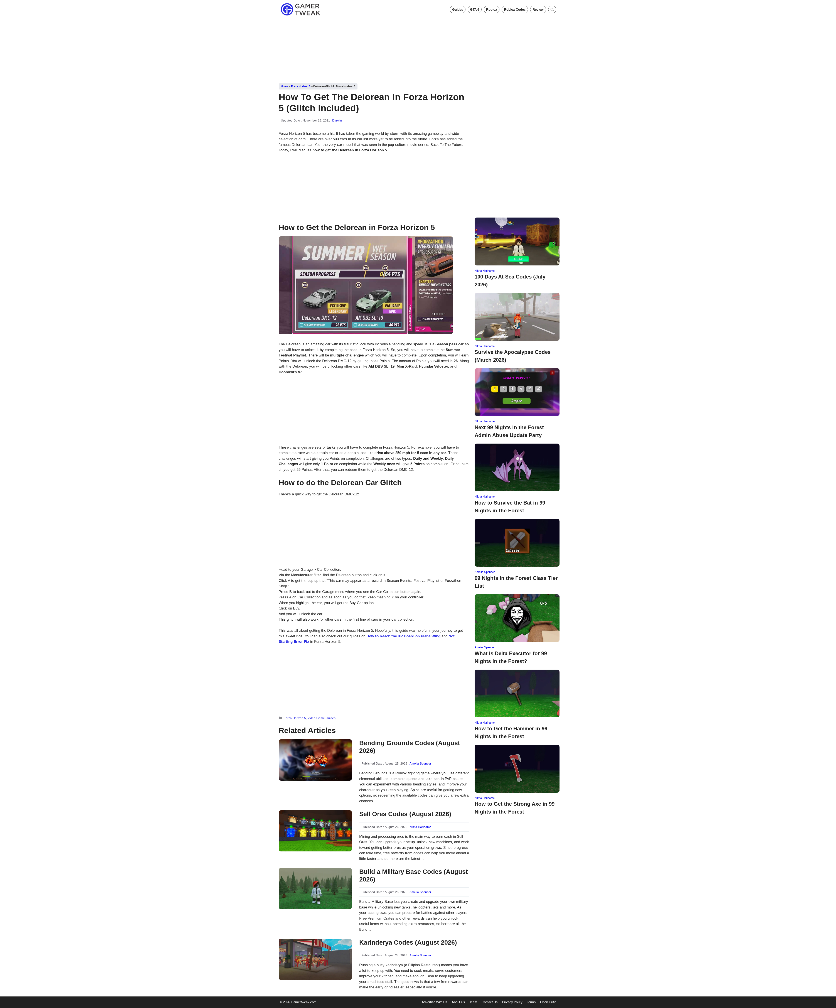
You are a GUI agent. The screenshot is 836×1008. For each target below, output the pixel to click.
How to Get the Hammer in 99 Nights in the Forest (511, 732)
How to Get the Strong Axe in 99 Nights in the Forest (515, 808)
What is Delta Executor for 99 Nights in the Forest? (511, 657)
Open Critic (548, 1002)
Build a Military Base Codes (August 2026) (413, 875)
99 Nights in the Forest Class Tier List (516, 582)
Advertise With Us (434, 1002)
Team (473, 1002)
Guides (457, 9)
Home (284, 86)
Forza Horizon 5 (300, 86)
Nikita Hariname (420, 827)
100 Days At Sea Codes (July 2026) (510, 280)
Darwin (337, 120)
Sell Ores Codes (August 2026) (405, 813)
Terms (531, 1002)
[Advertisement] (418, 49)
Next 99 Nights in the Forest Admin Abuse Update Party (509, 431)
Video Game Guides (321, 718)
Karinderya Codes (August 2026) (408, 942)
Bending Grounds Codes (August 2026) (409, 747)
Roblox (491, 9)
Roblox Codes (515, 9)
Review (538, 9)
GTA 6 (474, 9)
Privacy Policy (512, 1002)
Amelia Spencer (420, 763)
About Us (458, 1002)
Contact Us (490, 1002)
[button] (552, 9)
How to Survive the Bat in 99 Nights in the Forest (510, 506)
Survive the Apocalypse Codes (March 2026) (513, 356)
